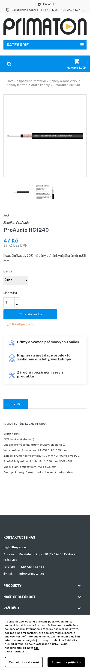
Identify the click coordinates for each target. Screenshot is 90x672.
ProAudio (23, 223)
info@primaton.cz (31, 573)
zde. (36, 647)
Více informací (14, 651)
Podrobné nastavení (24, 662)
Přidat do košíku (30, 314)
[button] (77, 64)
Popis (16, 403)
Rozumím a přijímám (66, 662)
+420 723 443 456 (31, 566)
